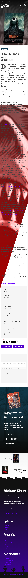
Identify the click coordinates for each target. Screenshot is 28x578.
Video (6, 529)
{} (18, 368)
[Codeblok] (15, 368)
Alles (6, 539)
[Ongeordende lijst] (11, 368)
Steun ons (8, 562)
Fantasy (7, 545)
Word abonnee (10, 434)
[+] (20, 368)
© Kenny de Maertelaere (8, 283)
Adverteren (8, 564)
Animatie (7, 549)
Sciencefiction (9, 543)
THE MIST (17, 186)
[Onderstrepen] (6, 368)
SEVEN (12, 210)
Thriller (7, 547)
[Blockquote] (13, 368)
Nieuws (7, 525)
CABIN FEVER (18, 120)
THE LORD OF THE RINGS (9, 214)
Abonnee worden (11, 514)
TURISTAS (7, 124)
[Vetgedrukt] (3, 368)
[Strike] (8, 368)
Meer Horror (6, 346)
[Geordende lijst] (10, 368)
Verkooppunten (11, 439)
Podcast (7, 527)
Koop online (10, 443)
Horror (7, 541)
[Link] (17, 368)
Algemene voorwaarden (13, 576)
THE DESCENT (7, 186)
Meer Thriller (18, 346)
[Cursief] (4, 368)
